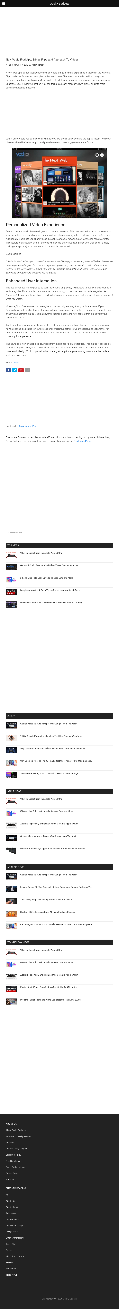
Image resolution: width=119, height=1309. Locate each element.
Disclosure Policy (82, 441)
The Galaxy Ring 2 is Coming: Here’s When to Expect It (46, 899)
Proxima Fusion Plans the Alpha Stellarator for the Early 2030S (50, 999)
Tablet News (11, 1275)
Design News (12, 1231)
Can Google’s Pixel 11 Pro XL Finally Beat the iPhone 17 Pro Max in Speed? (56, 761)
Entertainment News (15, 1238)
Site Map (10, 1179)
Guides (9, 1250)
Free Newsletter (13, 1161)
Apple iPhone (12, 1207)
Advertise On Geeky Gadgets (18, 1136)
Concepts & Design (14, 1225)
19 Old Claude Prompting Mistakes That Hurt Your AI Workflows (51, 736)
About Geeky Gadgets (16, 1130)
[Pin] (21, 370)
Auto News (11, 1213)
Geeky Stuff (11, 1244)
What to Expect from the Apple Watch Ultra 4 (42, 553)
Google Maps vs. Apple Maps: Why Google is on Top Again (48, 723)
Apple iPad (30, 426)
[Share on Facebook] (9, 370)
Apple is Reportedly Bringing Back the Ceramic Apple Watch (49, 823)
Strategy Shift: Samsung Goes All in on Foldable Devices (47, 912)
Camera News (12, 1219)
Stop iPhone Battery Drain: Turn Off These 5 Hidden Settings (49, 773)
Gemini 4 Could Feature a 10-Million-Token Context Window (49, 565)
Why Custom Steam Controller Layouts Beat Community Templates (52, 748)
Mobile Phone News (15, 1256)
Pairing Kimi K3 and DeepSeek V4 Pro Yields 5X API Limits (48, 987)
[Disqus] (59, 491)
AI (7, 1195)
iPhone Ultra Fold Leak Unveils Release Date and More (46, 578)
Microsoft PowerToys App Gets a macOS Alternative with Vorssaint (53, 848)
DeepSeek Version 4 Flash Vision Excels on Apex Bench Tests (50, 590)
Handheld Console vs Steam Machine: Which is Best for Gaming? (51, 602)
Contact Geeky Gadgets (16, 1148)
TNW (16, 362)
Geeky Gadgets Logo (15, 1167)
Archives (10, 1142)
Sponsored (11, 1269)
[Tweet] (15, 370)
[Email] (27, 370)
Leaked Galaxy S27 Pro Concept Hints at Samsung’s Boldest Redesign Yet (56, 887)
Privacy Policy (12, 1173)
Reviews (9, 1262)
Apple (21, 426)
